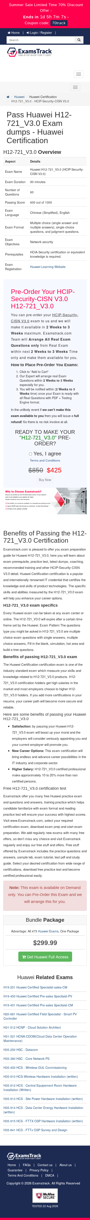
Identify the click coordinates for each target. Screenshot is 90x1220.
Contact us (45, 1165)
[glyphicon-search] (79, 40)
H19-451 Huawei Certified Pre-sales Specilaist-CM (38, 1005)
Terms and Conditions (45, 460)
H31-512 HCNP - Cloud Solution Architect (32, 1027)
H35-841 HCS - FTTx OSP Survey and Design (35, 1130)
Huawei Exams (48, 931)
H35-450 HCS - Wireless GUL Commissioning (35, 1067)
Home (15, 32)
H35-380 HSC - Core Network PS (26, 1058)
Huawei (19, 96)
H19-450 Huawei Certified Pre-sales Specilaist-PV (37, 996)
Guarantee (15, 1170)
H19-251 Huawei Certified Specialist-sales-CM (35, 987)
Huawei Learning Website (48, 266)
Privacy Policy (38, 1170)
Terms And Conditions (23, 1175)
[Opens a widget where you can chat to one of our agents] (60, 1195)
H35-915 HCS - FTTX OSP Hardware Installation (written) (43, 1121)
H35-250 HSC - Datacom (20, 1049)
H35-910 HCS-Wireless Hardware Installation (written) (40, 1076)
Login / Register (40, 32)
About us (65, 1165)
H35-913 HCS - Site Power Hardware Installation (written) (43, 1098)
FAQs (27, 1165)
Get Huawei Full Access (47, 956)
